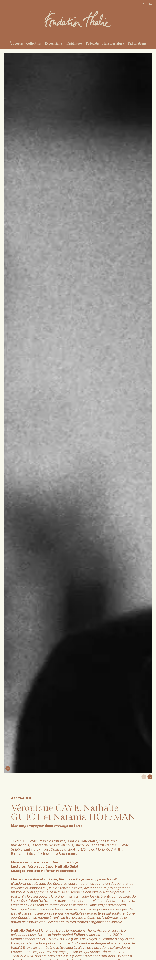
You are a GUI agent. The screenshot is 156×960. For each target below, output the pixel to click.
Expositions (53, 43)
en (151, 4)
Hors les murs (113, 43)
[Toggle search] (142, 4)
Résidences (73, 43)
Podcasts (92, 43)
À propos (16, 43)
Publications (137, 43)
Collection (33, 43)
